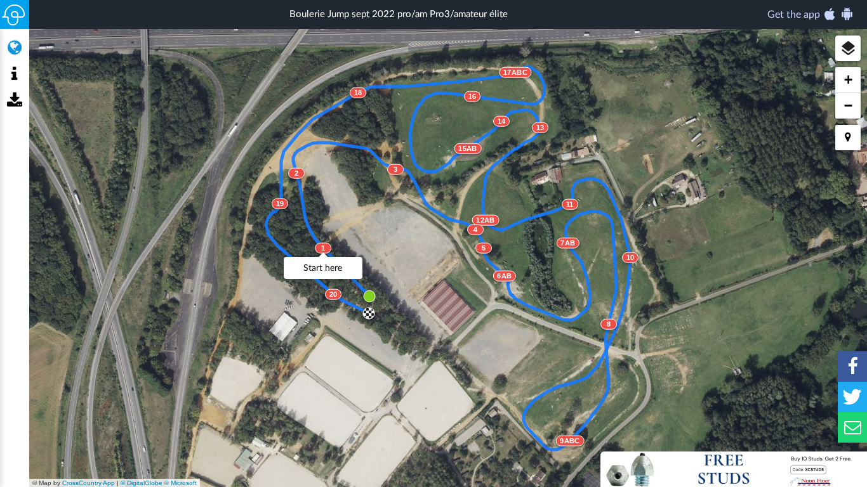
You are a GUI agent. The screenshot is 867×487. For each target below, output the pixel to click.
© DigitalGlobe (141, 482)
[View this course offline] (14, 101)
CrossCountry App (88, 482)
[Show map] (14, 47)
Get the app (795, 15)
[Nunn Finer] (733, 469)
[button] (848, 48)
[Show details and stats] (14, 74)
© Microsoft (180, 482)
